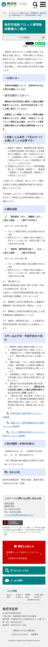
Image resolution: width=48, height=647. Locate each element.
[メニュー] (43, 5)
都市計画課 (9, 503)
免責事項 (34, 634)
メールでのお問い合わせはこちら (18, 515)
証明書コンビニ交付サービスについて (22, 553)
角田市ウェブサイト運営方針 (24, 630)
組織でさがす (24, 13)
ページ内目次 (24, 37)
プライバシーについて (20, 634)
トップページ (13, 13)
